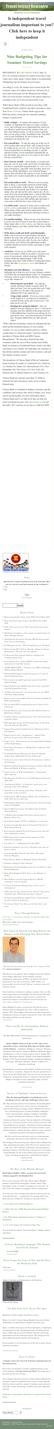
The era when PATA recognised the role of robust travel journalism (26, 705)
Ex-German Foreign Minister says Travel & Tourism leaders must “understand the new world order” (24, 754)
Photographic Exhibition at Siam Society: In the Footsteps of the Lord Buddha (27, 803)
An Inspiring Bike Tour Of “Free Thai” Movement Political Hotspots (24, 854)
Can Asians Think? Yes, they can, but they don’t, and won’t (25, 905)
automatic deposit (25, 147)
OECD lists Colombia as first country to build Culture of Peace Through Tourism (27, 634)
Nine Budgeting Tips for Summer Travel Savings (27, 59)
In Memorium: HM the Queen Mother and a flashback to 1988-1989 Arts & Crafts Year (26, 797)
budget (7, 127)
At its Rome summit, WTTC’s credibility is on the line (26, 821)
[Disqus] (27, 446)
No (6, 589)
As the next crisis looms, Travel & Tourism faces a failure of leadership (27, 760)
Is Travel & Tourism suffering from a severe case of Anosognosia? (24, 886)
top (50, 1426)
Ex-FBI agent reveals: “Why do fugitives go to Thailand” (27, 645)
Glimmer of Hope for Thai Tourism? (18, 863)
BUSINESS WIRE (30, 72)
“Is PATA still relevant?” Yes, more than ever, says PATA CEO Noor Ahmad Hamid (26, 693)
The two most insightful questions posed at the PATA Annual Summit (25, 681)
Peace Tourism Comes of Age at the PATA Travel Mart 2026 (25, 622)
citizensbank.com (36, 401)
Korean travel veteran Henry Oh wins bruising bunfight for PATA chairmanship (27, 699)
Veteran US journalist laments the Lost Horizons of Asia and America (26, 730)
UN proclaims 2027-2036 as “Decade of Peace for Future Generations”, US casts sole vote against (26, 650)
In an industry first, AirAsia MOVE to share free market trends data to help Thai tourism (26, 662)
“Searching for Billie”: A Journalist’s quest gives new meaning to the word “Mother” (25, 785)
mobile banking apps (28, 223)
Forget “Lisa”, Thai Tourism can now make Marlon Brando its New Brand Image (27, 742)
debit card (10, 207)
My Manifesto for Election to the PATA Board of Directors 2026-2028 (27, 779)
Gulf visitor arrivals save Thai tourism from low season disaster (26, 628)
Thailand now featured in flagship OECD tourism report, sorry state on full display (27, 640)
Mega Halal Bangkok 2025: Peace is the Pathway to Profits (25, 874)
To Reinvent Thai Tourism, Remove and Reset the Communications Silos (24, 656)
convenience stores (26, 263)
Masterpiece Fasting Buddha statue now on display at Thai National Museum (27, 868)
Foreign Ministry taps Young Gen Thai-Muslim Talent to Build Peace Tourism (27, 711)
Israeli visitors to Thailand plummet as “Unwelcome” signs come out (25, 773)
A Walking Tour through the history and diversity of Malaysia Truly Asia (25, 816)
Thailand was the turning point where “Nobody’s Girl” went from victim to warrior (26, 791)
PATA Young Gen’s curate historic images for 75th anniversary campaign (24, 838)
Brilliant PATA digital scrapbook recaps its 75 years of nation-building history (26, 674)
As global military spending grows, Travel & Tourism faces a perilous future (27, 717)
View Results (27, 597)
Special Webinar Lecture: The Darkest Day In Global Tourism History (25, 810)
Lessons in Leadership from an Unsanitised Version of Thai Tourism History (25, 826)
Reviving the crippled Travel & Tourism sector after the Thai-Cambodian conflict (26, 832)
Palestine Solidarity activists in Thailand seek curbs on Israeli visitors (26, 848)
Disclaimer (6, 1422)
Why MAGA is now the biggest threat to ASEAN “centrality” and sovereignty (23, 880)
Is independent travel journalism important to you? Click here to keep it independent (27, 27)
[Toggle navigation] (5, 44)
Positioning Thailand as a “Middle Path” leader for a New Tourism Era (27, 748)
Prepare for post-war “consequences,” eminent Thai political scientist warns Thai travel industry (24, 736)
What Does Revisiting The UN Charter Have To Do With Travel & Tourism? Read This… (26, 724)
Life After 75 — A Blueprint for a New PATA (22, 843)
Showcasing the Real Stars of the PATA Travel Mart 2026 (27, 617)
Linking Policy (17, 1422)
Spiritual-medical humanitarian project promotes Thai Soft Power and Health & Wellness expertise (27, 767)
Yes (6, 587)
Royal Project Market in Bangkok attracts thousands (25, 859)
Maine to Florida (14, 111)
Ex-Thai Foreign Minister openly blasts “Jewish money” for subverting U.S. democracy (26, 899)
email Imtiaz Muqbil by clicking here (18, 1002)
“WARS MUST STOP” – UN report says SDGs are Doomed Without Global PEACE (27, 668)
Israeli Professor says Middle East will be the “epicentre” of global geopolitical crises (27, 687)
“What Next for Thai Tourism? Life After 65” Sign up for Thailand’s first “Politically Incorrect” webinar (26, 892)
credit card (43, 166)
